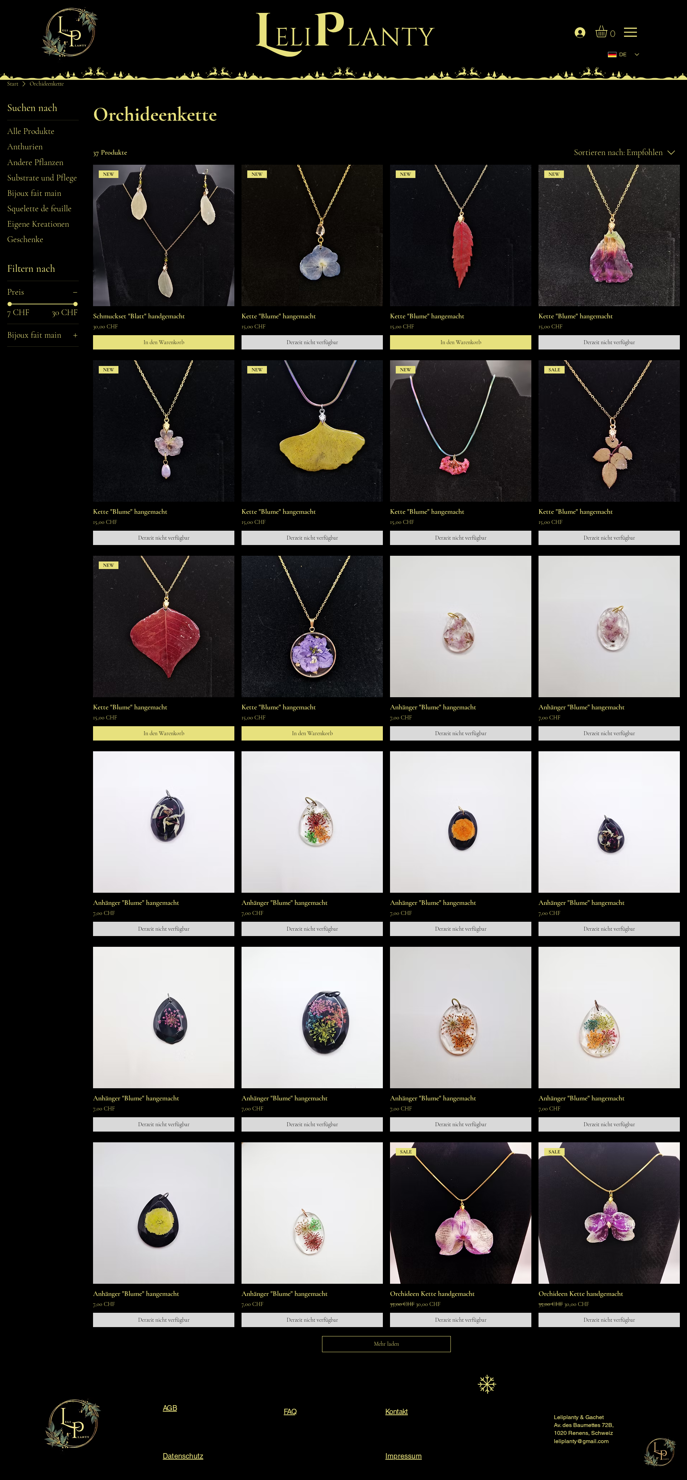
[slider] (9, 304)
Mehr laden (386, 1344)
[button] (608, 31)
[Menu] (76, 36)
